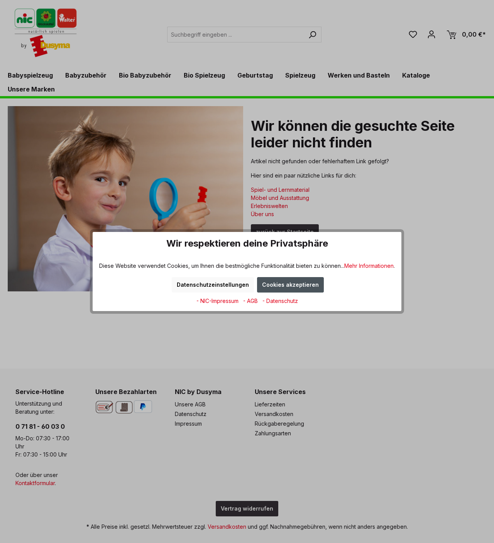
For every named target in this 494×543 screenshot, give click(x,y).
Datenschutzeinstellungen (213, 284)
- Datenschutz (280, 301)
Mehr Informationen (369, 265)
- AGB (251, 301)
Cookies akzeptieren (290, 284)
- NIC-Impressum (218, 301)
